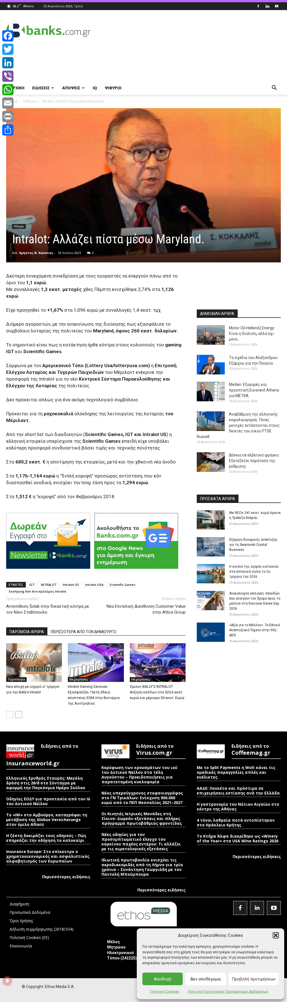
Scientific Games (122, 584)
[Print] (8, 116)
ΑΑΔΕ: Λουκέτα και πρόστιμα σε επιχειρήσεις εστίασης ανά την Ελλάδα (238, 791)
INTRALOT (49, 584)
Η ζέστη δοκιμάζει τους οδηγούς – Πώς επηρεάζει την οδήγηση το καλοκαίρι (46, 838)
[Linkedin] (267, 6)
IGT (32, 584)
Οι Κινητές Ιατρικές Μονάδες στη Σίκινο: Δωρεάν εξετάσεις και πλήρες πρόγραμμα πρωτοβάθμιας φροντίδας (142, 818)
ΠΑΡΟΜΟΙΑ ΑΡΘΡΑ (27, 632)
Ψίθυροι (30, 101)
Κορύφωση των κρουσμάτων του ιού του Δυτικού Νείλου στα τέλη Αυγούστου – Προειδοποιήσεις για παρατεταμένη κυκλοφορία (139, 774)
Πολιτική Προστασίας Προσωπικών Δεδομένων (228, 991)
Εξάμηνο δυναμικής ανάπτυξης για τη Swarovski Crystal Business (253, 545)
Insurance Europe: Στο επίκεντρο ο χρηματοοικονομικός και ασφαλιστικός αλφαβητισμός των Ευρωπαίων (47, 856)
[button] (276, 935)
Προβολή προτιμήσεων (254, 979)
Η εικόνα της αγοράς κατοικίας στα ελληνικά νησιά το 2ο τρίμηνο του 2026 (254, 572)
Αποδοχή (162, 979)
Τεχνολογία (16, 679)
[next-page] (18, 714)
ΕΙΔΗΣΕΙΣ (41, 87)
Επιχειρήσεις (79, 679)
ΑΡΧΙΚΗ (17, 87)
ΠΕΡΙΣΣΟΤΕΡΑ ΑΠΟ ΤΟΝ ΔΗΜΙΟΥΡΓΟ (83, 632)
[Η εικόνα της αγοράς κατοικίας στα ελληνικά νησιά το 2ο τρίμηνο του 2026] (211, 573)
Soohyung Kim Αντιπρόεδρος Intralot (37, 591)
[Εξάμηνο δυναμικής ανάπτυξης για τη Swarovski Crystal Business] (211, 546)
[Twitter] (8, 49)
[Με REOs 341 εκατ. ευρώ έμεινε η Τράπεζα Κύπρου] (211, 520)
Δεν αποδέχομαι (205, 979)
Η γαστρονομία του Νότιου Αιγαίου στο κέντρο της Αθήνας (238, 806)
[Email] (8, 103)
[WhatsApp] (8, 89)
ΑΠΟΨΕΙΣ (71, 87)
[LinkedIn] (8, 62)
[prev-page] (9, 714)
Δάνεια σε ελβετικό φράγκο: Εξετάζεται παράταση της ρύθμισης (254, 461)
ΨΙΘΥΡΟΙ (113, 87)
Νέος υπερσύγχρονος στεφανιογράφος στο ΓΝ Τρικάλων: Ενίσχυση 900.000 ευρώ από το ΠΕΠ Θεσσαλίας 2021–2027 (142, 797)
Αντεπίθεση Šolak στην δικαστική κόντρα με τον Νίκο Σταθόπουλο (47, 609)
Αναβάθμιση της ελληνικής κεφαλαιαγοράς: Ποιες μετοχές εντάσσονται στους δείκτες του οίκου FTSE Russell (238, 425)
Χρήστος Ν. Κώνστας (36, 253)
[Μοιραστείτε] (8, 130)
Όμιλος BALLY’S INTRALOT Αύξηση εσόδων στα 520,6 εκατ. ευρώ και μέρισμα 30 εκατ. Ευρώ (157, 692)
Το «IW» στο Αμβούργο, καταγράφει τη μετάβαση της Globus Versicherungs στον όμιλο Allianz (46, 819)
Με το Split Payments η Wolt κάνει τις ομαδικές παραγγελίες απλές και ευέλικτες (236, 772)
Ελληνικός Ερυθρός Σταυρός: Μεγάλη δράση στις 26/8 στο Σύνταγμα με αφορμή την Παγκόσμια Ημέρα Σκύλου (45, 782)
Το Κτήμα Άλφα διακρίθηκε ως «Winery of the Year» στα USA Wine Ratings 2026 (237, 838)
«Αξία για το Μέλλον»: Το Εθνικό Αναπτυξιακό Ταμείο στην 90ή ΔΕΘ (254, 630)
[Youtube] (276, 6)
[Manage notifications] (7, 980)
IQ (95, 87)
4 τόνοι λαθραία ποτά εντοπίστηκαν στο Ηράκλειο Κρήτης (236, 822)
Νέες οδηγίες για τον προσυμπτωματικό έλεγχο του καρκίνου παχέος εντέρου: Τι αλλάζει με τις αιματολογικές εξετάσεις (141, 841)
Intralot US (71, 584)
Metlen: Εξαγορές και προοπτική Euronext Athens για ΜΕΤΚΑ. (254, 390)
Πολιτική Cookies (164, 991)
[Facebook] (258, 6)
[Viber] (8, 76)
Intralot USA (94, 584)
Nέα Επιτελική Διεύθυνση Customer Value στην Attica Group (146, 609)
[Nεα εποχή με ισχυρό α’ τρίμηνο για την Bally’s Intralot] (34, 662)
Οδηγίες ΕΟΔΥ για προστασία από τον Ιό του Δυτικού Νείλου (48, 801)
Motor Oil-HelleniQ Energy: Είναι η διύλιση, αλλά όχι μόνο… (252, 333)
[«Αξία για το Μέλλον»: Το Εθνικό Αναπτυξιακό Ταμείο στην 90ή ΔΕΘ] (211, 632)
